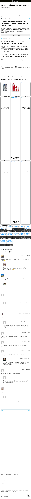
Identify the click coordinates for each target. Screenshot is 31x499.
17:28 (28, 321)
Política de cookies (4, 480)
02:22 (29, 341)
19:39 (29, 255)
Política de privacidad (4, 481)
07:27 (28, 358)
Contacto (2, 483)
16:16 (29, 369)
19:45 (28, 302)
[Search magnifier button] (29, 18)
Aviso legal (3, 478)
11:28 (29, 313)
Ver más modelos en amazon (15, 35)
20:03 (29, 332)
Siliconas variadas (4, 3)
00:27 (29, 350)
